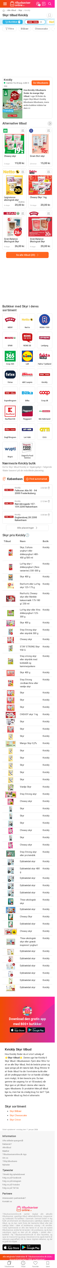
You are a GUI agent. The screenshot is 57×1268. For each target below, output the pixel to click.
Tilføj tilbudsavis (9, 1161)
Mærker (5, 1151)
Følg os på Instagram (11, 1181)
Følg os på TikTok (10, 1188)
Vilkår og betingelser (36, 1259)
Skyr (20, 10)
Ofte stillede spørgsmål (12, 1140)
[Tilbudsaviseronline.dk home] (20, 4)
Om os (5, 1158)
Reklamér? (7, 1144)
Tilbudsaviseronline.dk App (14, 1154)
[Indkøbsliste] (43, 3)
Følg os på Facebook (11, 1178)
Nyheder (6, 1165)
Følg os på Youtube (11, 1184)
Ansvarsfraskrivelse (18, 1259)
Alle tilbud (11, 10)
